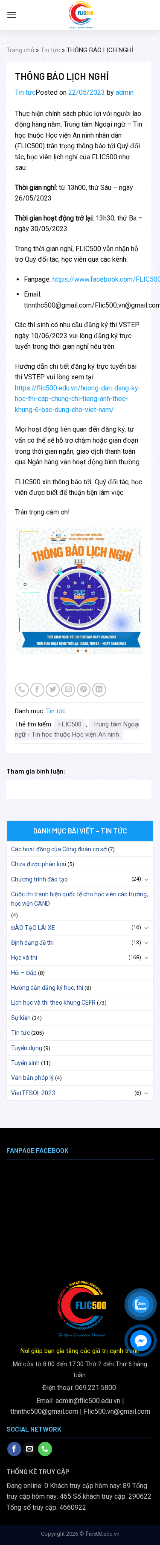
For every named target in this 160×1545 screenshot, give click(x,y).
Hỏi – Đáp (24, 972)
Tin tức (50, 50)
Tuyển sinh (25, 1062)
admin (125, 92)
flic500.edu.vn (102, 1534)
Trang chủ (20, 50)
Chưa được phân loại (38, 864)
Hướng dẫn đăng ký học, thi (47, 987)
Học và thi (24, 957)
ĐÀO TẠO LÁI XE (33, 927)
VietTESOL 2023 (33, 1093)
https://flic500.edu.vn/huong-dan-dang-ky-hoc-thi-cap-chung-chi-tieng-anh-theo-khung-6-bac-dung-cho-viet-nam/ (78, 399)
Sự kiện (21, 1017)
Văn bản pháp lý (32, 1077)
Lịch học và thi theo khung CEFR (53, 1002)
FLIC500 (69, 724)
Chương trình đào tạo (39, 879)
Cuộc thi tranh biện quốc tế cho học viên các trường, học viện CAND (79, 899)
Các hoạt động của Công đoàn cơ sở (59, 849)
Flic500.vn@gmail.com (117, 1411)
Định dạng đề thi (32, 942)
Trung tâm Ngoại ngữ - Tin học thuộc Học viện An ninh (77, 729)
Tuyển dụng (26, 1048)
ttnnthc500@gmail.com (44, 1411)
